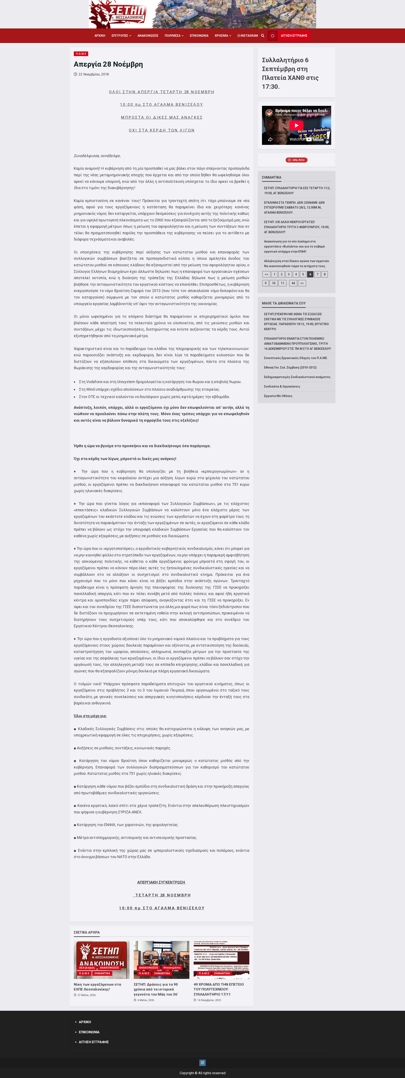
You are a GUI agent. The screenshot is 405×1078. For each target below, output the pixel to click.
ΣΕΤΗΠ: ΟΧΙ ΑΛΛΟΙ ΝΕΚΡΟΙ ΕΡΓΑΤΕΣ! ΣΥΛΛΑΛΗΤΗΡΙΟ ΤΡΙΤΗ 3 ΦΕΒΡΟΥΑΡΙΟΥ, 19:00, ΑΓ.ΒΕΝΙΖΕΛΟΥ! (296, 227)
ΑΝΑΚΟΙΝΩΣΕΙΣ (148, 35)
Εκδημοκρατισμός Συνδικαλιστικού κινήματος (297, 377)
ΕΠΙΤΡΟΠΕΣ (120, 35)
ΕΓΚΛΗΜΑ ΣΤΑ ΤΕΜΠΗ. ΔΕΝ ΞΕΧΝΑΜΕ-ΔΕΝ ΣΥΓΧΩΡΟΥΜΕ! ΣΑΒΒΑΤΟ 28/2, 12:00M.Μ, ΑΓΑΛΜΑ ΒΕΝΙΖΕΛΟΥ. (294, 207)
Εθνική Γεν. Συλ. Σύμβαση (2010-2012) (290, 367)
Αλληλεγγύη (86, 967)
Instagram (249, 35)
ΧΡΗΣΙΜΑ (221, 35)
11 (282, 283)
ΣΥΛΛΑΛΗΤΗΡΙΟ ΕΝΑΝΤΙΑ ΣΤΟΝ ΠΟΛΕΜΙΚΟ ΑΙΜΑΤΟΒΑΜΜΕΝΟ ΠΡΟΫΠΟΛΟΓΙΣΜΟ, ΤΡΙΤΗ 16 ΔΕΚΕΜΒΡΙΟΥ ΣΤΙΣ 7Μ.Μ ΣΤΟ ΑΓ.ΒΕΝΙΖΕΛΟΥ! (297, 343)
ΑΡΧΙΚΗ (99, 35)
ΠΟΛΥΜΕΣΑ (172, 35)
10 (273, 283)
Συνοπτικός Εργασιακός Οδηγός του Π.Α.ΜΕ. (296, 358)
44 (293, 283)
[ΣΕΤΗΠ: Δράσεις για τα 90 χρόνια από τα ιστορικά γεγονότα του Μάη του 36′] (161, 960)
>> (302, 283)
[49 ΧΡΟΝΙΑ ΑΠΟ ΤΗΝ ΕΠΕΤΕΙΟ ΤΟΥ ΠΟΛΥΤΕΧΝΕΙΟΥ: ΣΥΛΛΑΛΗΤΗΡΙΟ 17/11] (221, 960)
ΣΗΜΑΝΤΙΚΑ (102, 973)
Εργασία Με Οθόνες (278, 395)
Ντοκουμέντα (171, 967)
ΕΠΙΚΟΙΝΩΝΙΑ (199, 35)
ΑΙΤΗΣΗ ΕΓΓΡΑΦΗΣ (294, 35)
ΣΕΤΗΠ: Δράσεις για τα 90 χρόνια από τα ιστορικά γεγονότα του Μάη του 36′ (156, 989)
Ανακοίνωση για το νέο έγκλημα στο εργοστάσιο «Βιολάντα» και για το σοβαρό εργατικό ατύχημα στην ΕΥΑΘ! (294, 246)
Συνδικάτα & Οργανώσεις (282, 386)
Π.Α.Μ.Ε (81, 53)
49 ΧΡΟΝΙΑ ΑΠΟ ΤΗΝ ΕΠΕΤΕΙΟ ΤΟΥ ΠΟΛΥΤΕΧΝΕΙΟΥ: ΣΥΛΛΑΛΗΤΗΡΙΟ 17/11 (219, 989)
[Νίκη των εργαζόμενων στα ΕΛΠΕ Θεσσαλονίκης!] (102, 960)
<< (266, 274)
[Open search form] (262, 36)
